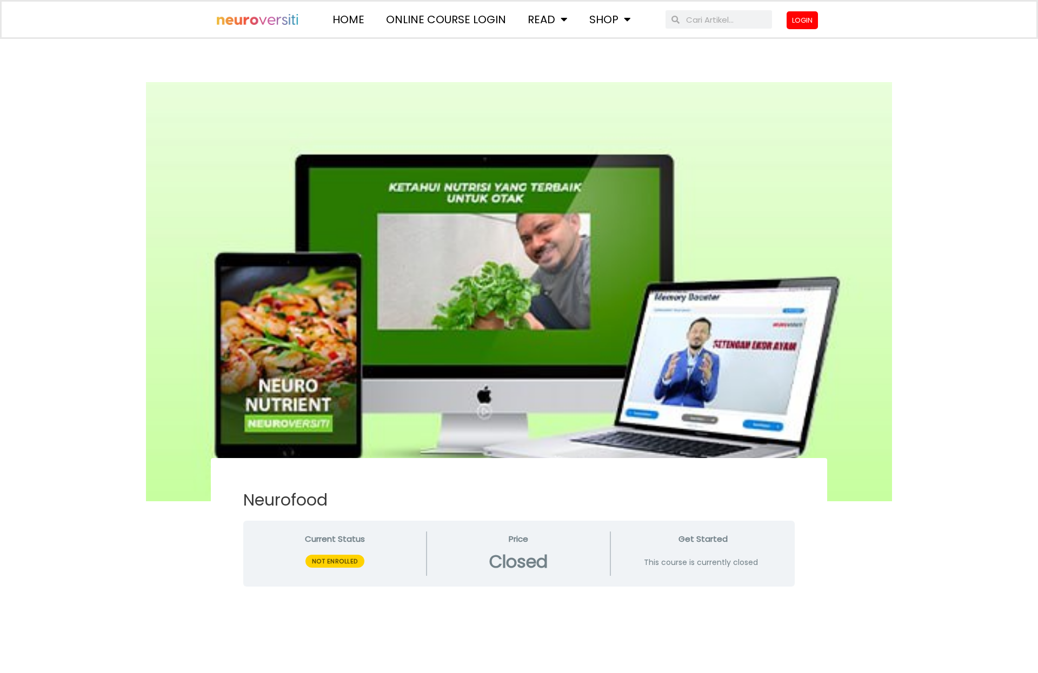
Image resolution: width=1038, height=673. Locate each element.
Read (541, 19)
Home (348, 19)
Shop (603, 19)
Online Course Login (446, 19)
